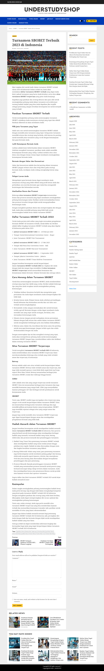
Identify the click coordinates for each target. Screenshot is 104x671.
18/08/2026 (83, 660)
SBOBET (42, 19)
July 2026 (72, 125)
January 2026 (73, 146)
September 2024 (74, 202)
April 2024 (72, 220)
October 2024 (73, 199)
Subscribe (93, 21)
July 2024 (72, 210)
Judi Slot (50, 19)
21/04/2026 (25, 627)
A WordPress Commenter (77, 107)
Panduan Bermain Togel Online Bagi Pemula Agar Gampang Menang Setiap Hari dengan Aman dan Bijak (81, 84)
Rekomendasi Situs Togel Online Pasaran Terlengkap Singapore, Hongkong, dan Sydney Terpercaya (82, 93)
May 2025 (72, 174)
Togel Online (33, 19)
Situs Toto (72, 288)
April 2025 (72, 178)
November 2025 (74, 153)
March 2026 (73, 139)
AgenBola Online (20, 531)
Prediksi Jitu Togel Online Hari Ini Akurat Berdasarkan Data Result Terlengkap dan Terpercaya (79, 55)
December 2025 (74, 149)
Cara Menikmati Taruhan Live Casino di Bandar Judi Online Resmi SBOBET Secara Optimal (57, 622)
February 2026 (73, 142)
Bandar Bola (22, 19)
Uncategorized (73, 282)
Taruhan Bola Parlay (50, 534)
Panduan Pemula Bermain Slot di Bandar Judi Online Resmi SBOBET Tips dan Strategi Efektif (28, 621)
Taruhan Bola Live (40, 534)
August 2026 (73, 121)
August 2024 (73, 206)
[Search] (85, 20)
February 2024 (73, 227)
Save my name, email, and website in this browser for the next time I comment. (35, 600)
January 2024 (73, 231)
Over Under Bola (16, 534)
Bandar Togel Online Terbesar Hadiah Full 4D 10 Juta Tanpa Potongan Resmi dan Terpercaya (87, 654)
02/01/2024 (20, 48)
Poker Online (11, 19)
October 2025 (73, 156)
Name (14, 580)
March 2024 (73, 224)
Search (73, 35)
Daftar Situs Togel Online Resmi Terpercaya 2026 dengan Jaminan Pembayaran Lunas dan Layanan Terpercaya (86, 643)
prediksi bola (24, 534)
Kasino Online (11, 23)
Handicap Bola (41, 531)
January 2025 (73, 188)
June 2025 (72, 171)
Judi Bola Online (49, 531)
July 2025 (72, 167)
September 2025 (74, 160)
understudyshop (52, 9)
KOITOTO (58, 668)
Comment (15, 558)
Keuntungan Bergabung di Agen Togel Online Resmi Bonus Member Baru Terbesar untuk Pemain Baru (81, 64)
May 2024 (72, 217)
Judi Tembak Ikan (74, 260)
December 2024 (74, 192)
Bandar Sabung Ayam (62, 19)
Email (14, 587)
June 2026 (72, 128)
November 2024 (74, 195)
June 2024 (72, 213)
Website (14, 593)
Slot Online (72, 275)
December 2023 (74, 234)
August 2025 (73, 163)
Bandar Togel (23, 23)
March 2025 (73, 181)
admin (14, 48)
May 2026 (72, 132)
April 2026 (72, 135)
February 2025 (73, 185)
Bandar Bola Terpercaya (31, 531)
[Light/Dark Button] (81, 21)
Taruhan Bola (32, 534)
